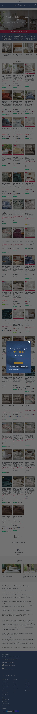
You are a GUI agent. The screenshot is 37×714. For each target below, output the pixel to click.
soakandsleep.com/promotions (15, 369)
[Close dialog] (29, 342)
